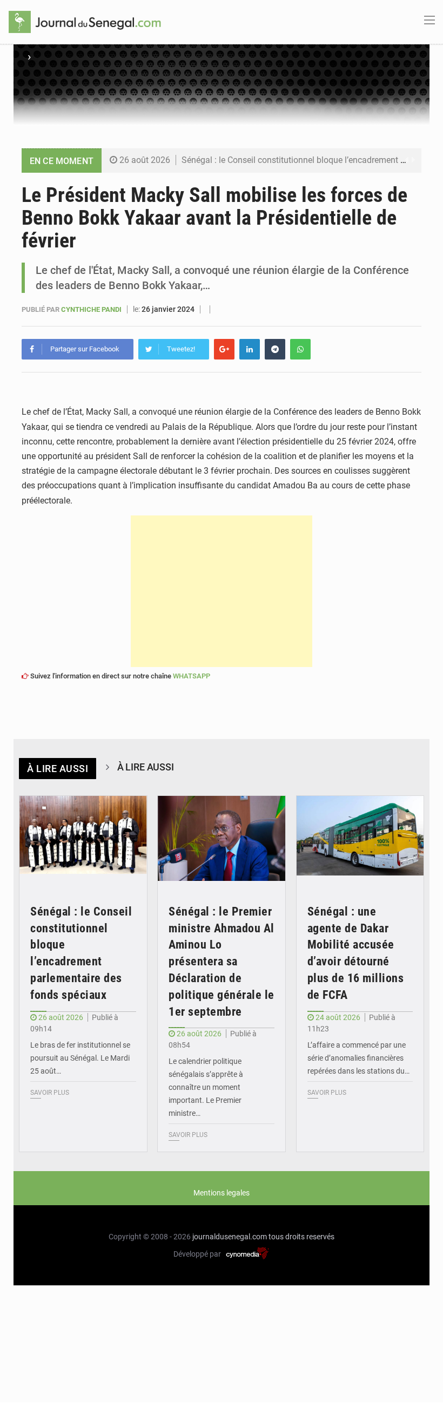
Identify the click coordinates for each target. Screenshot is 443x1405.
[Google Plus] (224, 349)
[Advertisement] (221, 591)
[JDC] (85, 21)
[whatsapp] (300, 349)
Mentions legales (221, 1192)
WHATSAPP (191, 676)
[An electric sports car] (83, 838)
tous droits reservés (301, 1236)
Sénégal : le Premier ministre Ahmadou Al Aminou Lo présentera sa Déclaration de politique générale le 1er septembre (221, 961)
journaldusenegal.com (229, 1236)
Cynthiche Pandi (92, 309)
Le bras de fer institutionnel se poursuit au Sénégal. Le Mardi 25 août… (80, 1058)
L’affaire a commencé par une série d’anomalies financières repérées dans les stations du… (358, 1058)
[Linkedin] (249, 349)
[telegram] (275, 349)
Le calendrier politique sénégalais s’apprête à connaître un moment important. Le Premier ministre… (206, 1087)
